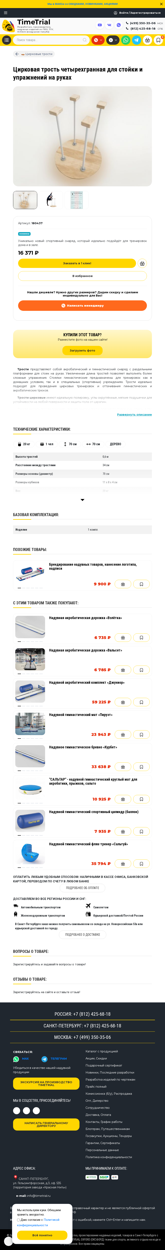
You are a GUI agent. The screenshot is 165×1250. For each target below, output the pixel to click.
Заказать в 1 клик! (77, 263)
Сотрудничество (98, 1108)
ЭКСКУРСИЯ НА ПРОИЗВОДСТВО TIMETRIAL (46, 1083)
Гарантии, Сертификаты (103, 1143)
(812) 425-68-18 (147, 28)
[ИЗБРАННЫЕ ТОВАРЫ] (158, 39)
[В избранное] (141, 584)
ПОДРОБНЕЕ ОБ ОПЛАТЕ (82, 888)
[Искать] (85, 40)
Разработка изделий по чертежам (110, 1079)
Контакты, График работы (104, 1122)
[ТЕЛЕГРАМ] (136, 40)
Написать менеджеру (85, 305)
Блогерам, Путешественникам (108, 1129)
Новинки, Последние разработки (110, 1072)
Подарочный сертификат (104, 1065)
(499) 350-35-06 (146, 23)
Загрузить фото (82, 350)
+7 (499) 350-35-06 (92, 1037)
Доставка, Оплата (98, 1115)
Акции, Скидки (96, 1058)
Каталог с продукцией (102, 1051)
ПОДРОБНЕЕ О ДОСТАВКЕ (82, 935)
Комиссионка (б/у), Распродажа (109, 1093)
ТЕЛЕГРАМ (59, 1058)
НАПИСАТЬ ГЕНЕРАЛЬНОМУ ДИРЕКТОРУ (46, 1124)
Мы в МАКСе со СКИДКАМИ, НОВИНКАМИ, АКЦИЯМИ (82, 3)
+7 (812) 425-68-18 (92, 1014)
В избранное (82, 276)
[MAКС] (125, 40)
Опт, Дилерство (97, 1101)
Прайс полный (96, 1086)
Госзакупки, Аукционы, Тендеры (109, 1136)
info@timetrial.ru (39, 1196)
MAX (25, 1058)
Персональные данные (102, 1150)
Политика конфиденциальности (109, 1157)
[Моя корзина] (147, 39)
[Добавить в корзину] (142, 263)
